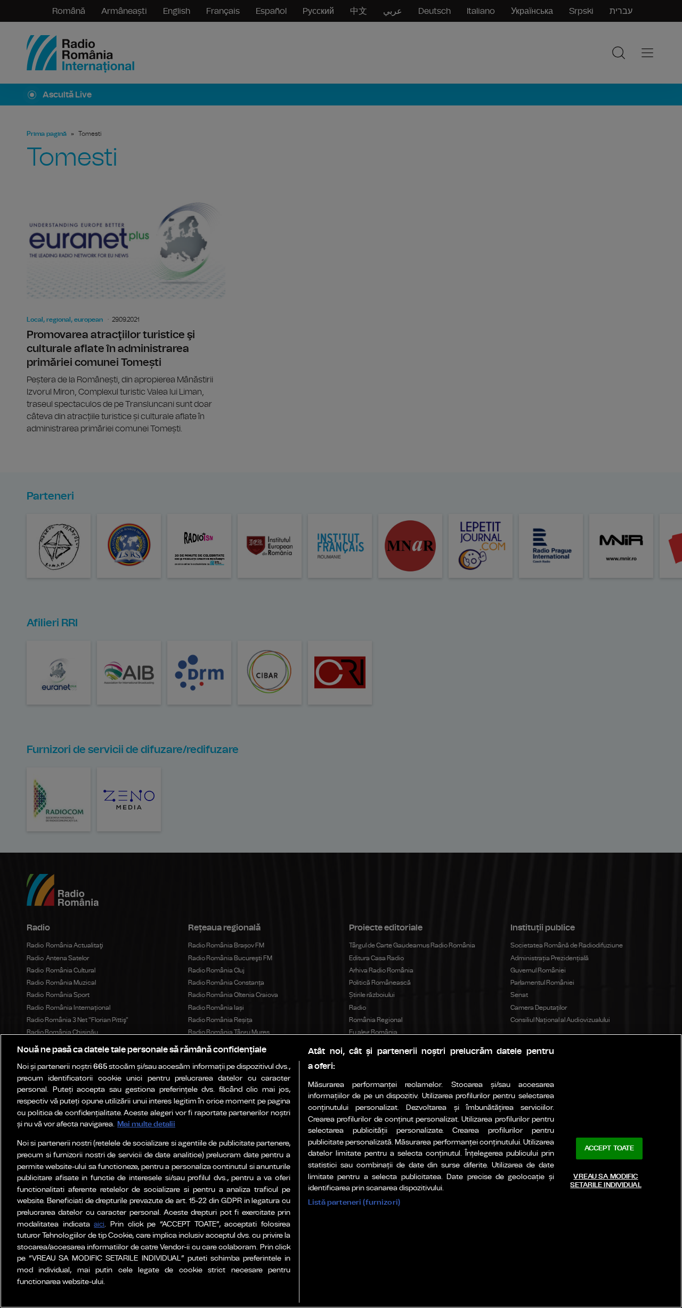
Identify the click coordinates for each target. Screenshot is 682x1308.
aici (99, 1224)
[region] (341, 1171)
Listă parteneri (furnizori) (354, 1202)
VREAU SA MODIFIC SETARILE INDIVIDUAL (605, 1181)
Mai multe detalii (146, 1124)
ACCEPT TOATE (609, 1148)
